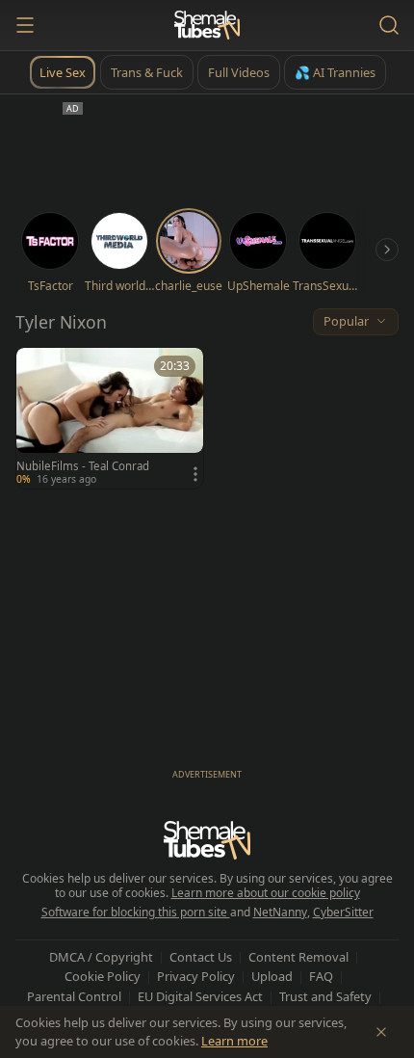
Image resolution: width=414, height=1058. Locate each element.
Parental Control (74, 996)
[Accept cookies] (381, 1032)
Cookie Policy (103, 976)
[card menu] (195, 474)
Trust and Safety (325, 996)
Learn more (234, 1040)
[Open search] (389, 25)
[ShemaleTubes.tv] (207, 25)
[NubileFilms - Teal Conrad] (109, 418)
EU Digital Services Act (200, 996)
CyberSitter (343, 912)
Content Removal (298, 956)
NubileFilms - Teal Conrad (82, 466)
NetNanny (280, 912)
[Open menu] (25, 25)
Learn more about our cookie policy (265, 893)
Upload (272, 976)
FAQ (321, 976)
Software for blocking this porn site (135, 912)
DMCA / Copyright (101, 956)
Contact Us (200, 956)
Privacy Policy (196, 976)
